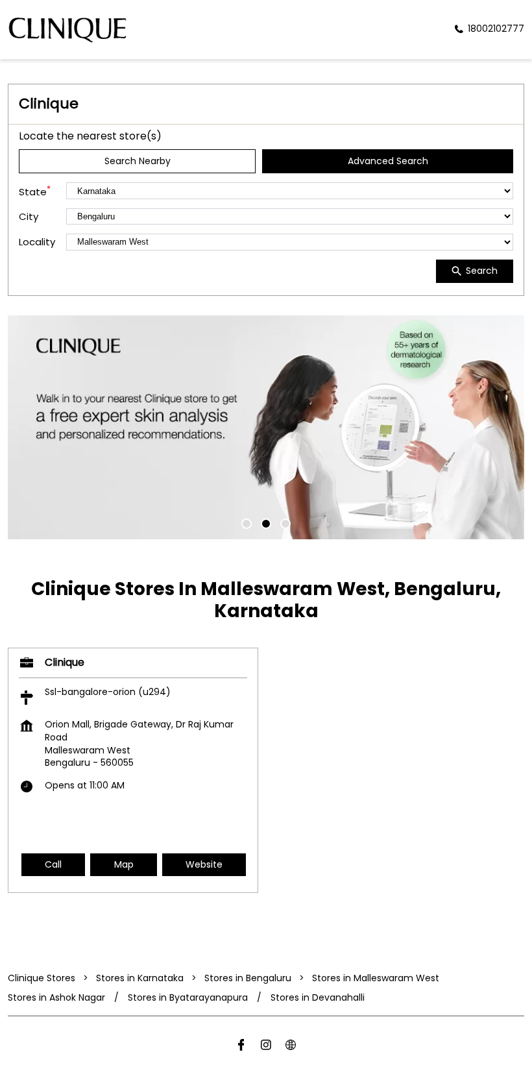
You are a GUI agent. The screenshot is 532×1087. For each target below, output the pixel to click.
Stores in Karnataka (140, 977)
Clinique (64, 662)
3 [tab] (285, 524)
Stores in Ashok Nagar (56, 997)
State (35, 191)
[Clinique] (67, 29)
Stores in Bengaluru (247, 977)
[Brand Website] (290, 1047)
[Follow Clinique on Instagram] (266, 1047)
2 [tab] (266, 524)
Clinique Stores (43, 977)
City (28, 216)
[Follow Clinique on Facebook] (241, 1047)
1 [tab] (246, 524)
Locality (37, 242)
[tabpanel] (266, 427)
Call (53, 864)
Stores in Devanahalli (318, 997)
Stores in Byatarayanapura (188, 997)
